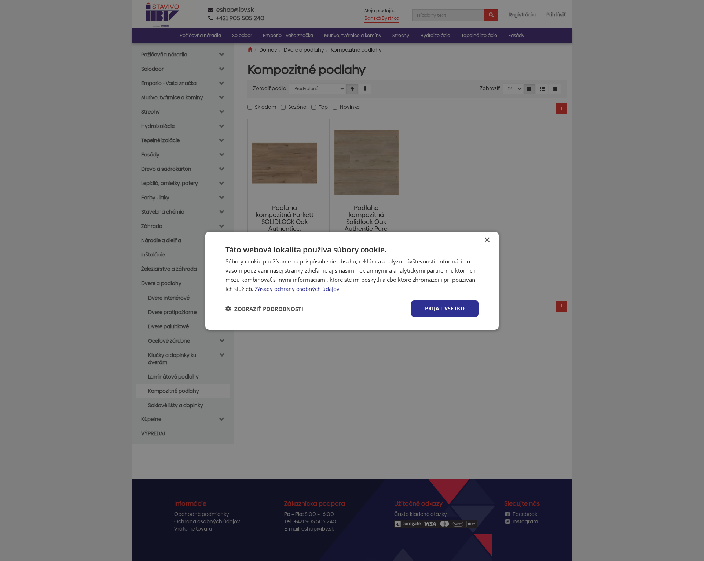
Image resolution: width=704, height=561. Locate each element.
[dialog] (352, 280)
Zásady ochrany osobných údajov (297, 288)
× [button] (486, 240)
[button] (264, 309)
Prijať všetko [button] (445, 308)
